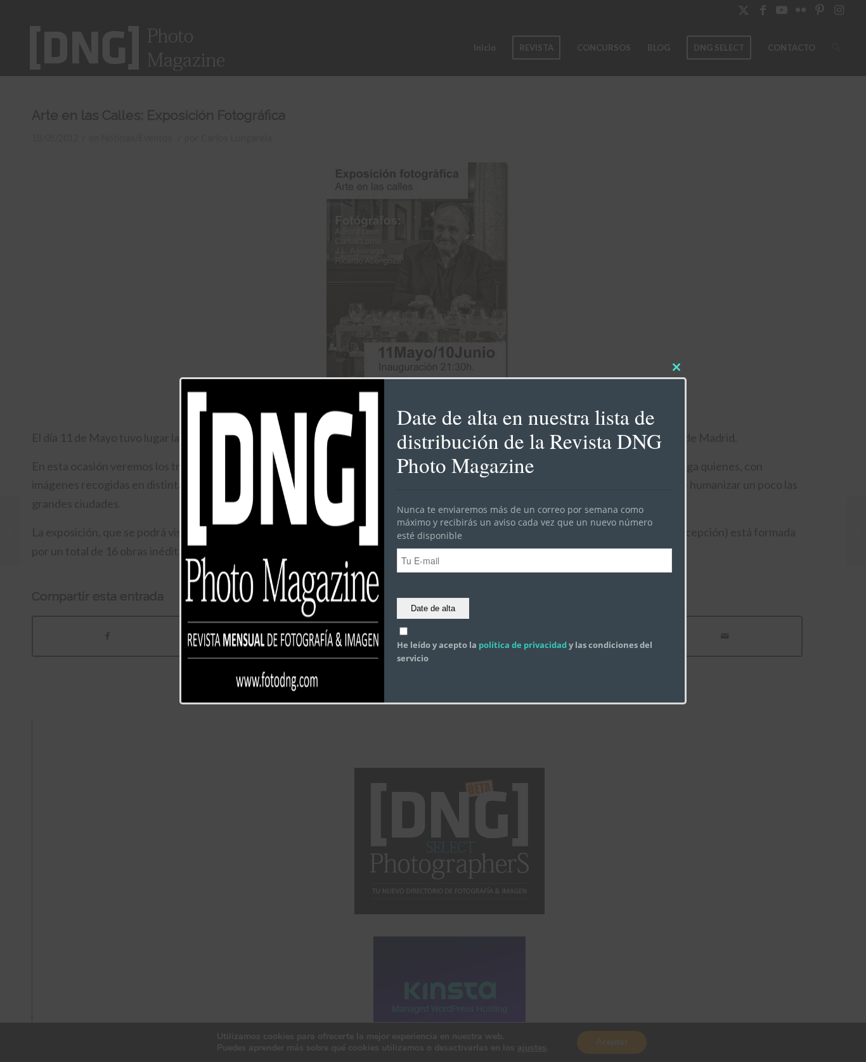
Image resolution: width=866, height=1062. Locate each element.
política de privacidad (523, 645)
